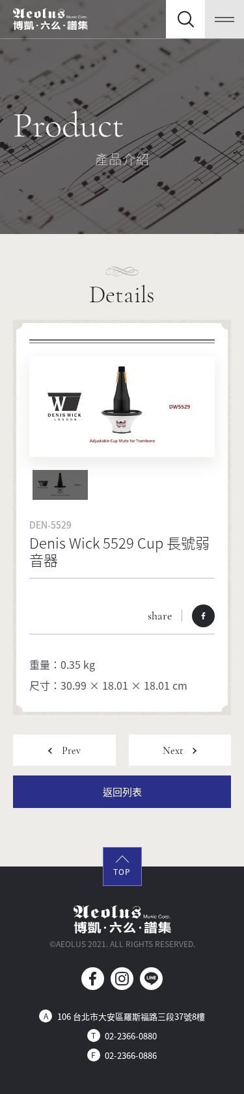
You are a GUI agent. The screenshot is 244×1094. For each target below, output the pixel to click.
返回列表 (122, 791)
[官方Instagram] (122, 978)
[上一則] (64, 750)
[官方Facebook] (92, 978)
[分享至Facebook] (203, 616)
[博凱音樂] (50, 19)
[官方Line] (151, 978)
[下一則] (180, 750)
